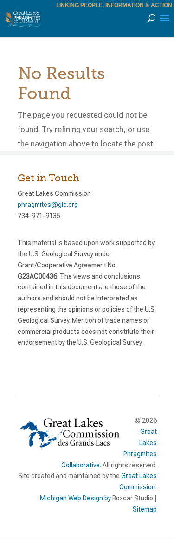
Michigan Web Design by (75, 498)
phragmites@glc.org (48, 204)
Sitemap (145, 509)
